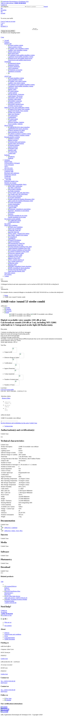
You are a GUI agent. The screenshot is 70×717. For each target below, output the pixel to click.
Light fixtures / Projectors (15, 96)
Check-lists (7, 178)
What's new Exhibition (11, 225)
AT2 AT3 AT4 (8, 168)
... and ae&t (7, 179)
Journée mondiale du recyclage (17, 217)
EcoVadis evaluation (14, 191)
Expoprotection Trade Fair (15, 245)
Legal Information (9, 637)
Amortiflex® (11, 238)
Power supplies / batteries (15, 124)
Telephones (7, 61)
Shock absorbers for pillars (15, 132)
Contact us (4, 5)
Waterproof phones (13, 65)
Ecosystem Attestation (14, 197)
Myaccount (3, 12)
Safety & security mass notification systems (16, 107)
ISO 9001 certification (14, 187)
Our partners (8, 274)
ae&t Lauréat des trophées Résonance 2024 (20, 201)
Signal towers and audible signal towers (19, 60)
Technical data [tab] (8, 426)
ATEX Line (7, 76)
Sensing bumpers (13, 147)
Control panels (12, 120)
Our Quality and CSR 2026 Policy (18, 194)
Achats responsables (14, 204)
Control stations (12, 93)
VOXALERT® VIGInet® (12, 163)
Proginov (10, 214)
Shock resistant (8, 125)
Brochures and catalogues (11, 173)
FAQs (6, 636)
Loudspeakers (12, 117)
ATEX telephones (13, 68)
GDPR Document (9, 639)
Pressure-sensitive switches (12, 137)
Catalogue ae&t (8, 171)
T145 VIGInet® (9, 165)
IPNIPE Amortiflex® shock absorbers (19, 268)
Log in (3, 21)
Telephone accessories (14, 71)
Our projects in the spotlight (12, 219)
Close (2, 37)
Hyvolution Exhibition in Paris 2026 (18, 251)
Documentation (8, 169)
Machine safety (12, 264)
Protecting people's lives (11, 181)
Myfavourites (3, 9)
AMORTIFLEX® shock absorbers (18, 129)
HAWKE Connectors (14, 102)
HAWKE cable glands (14, 99)
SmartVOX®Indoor (14, 242)
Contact (6, 276)
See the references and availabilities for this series (15, 423)
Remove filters (6, 398)
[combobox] (35, 7)
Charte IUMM (12, 207)
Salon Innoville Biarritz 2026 (16, 271)
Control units (11, 153)
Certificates (7, 176)
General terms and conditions (12, 634)
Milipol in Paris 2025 (14, 258)
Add (2, 581)
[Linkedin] (7, 309)
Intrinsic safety (12, 89)
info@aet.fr (4, 683)
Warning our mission (10, 183)
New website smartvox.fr (15, 261)
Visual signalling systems (15, 79)
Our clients (7, 224)
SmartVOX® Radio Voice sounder (18, 111)
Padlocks (7, 155)
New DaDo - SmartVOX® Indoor (18, 235)
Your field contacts (9, 273)
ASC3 (6, 166)
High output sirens (13, 53)
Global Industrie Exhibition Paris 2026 (19, 248)
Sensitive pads (12, 150)
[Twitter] (7, 307)
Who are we (7, 622)
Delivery (6, 632)
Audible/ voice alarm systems (16, 83)
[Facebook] (7, 311)
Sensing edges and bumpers (16, 143)
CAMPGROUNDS (14, 222)
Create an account (10, 21)
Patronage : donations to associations (18, 210)
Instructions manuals (10, 174)
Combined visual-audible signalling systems (20, 56)
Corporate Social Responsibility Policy (15, 184)
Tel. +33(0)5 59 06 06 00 (8, 681)
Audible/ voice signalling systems (17, 50)
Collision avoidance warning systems (18, 135)
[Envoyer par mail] (6, 312)
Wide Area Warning (13, 114)
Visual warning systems (15, 47)
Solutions (7, 160)
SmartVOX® (8, 161)
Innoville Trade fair (13, 232)
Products (6, 42)
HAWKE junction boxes (15, 106)
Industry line (8, 43)
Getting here (4, 658)
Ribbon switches (13, 140)
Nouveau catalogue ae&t (15, 255)
